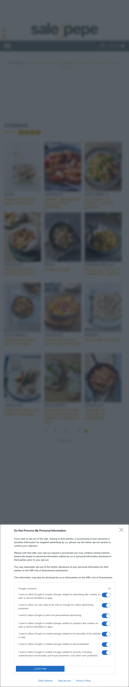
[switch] (106, 595)
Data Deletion (45, 680)
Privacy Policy (83, 680)
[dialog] (64, 605)
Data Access (64, 680)
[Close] (122, 531)
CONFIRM (40, 669)
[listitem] (64, 588)
